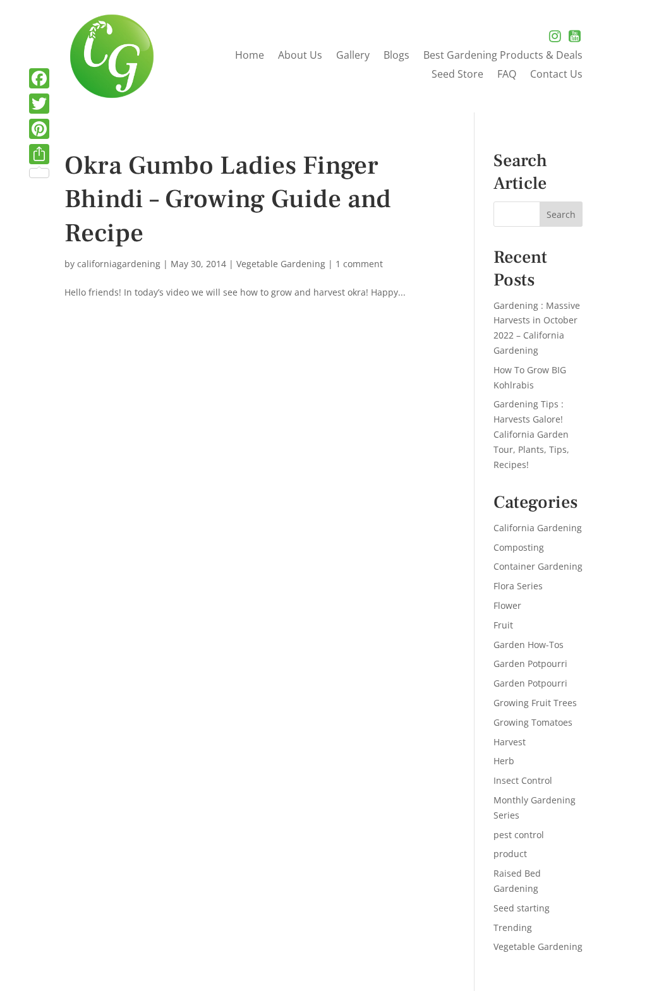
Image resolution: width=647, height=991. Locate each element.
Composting (518, 547)
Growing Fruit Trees (535, 703)
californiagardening (118, 264)
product (510, 854)
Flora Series (518, 586)
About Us (300, 56)
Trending (512, 928)
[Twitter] (39, 103)
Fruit (503, 625)
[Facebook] (39, 78)
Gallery (353, 56)
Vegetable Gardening (280, 264)
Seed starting (521, 908)
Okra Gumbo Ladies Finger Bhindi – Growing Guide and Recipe (227, 199)
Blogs (396, 56)
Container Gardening (538, 566)
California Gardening (537, 528)
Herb (503, 761)
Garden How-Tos (528, 645)
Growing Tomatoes (532, 722)
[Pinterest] (39, 128)
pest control (518, 835)
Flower (507, 605)
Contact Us (556, 75)
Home (249, 56)
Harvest (509, 742)
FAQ (506, 75)
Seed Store (457, 75)
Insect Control (522, 780)
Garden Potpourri (530, 664)
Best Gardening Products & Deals (503, 56)
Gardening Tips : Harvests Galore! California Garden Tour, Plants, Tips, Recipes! (531, 434)
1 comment (359, 264)
